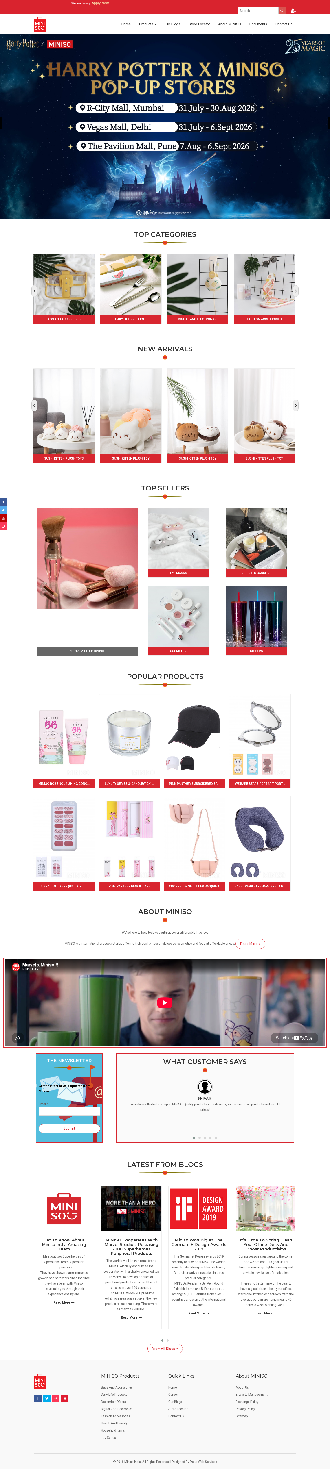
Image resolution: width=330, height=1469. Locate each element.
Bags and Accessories (64, 319)
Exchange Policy (247, 1402)
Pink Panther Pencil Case (129, 886)
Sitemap (242, 1416)
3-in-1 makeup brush (87, 651)
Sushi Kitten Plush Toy (131, 458)
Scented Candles (256, 573)
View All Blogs (164, 1348)
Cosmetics (178, 651)
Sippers (256, 651)
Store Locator (199, 24)
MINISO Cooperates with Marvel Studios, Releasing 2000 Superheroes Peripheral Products (131, 1247)
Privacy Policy (245, 1409)
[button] (194, 1138)
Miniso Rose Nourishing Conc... (64, 783)
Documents (258, 24)
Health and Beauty (114, 1423)
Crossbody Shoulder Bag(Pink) (194, 886)
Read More (249, 944)
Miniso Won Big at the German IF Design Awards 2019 (198, 1244)
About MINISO (229, 24)
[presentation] (34, 291)
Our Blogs (172, 24)
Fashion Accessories (264, 319)
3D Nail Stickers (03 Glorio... (64, 886)
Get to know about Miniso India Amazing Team (64, 1244)
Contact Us (284, 24)
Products (146, 24)
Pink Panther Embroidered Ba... (194, 783)
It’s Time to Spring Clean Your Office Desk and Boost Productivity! (266, 1244)
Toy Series (108, 1437)
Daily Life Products (131, 319)
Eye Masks (178, 573)
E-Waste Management (252, 1394)
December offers (113, 1402)
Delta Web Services (203, 1462)
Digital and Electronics (197, 319)
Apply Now (43, 3)
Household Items (113, 1430)
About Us (242, 1387)
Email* (43, 1104)
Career (173, 1394)
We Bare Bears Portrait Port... (260, 783)
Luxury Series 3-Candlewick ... (129, 783)
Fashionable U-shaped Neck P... (260, 886)
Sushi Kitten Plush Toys (64, 458)
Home (126, 24)
